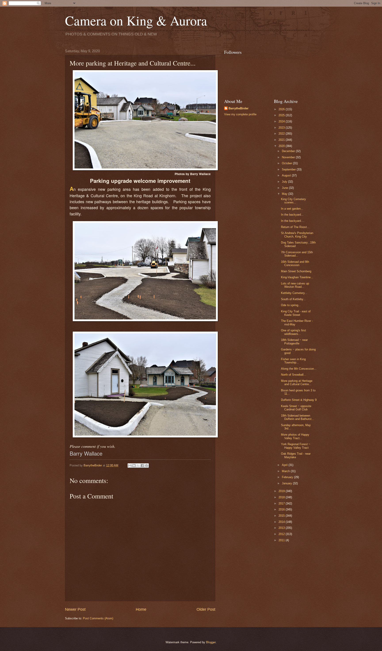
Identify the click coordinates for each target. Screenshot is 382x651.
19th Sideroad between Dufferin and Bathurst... (297, 417)
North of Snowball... (293, 374)
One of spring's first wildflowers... (293, 332)
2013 (282, 527)
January (287, 483)
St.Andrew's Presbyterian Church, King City (297, 234)
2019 (282, 491)
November (289, 157)
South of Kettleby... (293, 299)
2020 (282, 146)
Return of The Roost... (295, 227)
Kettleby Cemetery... (294, 293)
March (286, 471)
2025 (282, 115)
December (289, 151)
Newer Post (75, 609)
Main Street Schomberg (296, 271)
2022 (282, 133)
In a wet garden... (292, 208)
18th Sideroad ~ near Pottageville (294, 341)
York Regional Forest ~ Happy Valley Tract (295, 445)
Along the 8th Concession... (299, 368)
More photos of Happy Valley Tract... (295, 436)
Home (141, 609)
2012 (282, 534)
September (289, 169)
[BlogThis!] (134, 465)
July (285, 181)
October (287, 163)
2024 (282, 121)
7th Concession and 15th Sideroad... (297, 254)
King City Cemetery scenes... (293, 200)
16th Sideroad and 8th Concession (295, 263)
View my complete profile (240, 114)
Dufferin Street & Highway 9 (299, 400)
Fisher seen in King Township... (293, 360)
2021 (282, 139)
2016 (282, 509)
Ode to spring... (291, 305)
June (285, 187)
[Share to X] (138, 465)
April (285, 465)
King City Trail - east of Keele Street (296, 313)
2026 (282, 109)
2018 (282, 497)
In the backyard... (292, 214)
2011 (282, 540)
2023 (282, 127)
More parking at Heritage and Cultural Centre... (296, 382)
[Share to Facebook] (142, 465)
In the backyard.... (292, 220)
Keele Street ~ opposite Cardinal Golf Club (296, 407)
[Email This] (130, 465)
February (288, 477)
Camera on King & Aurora (136, 20)
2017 (282, 503)
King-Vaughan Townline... (297, 277)
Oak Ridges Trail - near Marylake (296, 455)
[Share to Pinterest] (146, 465)
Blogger (211, 642)
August (287, 175)
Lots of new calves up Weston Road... (295, 285)
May (285, 193)
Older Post (206, 609)
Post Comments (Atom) (98, 618)
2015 (282, 515)
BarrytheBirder (238, 108)
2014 (282, 522)
